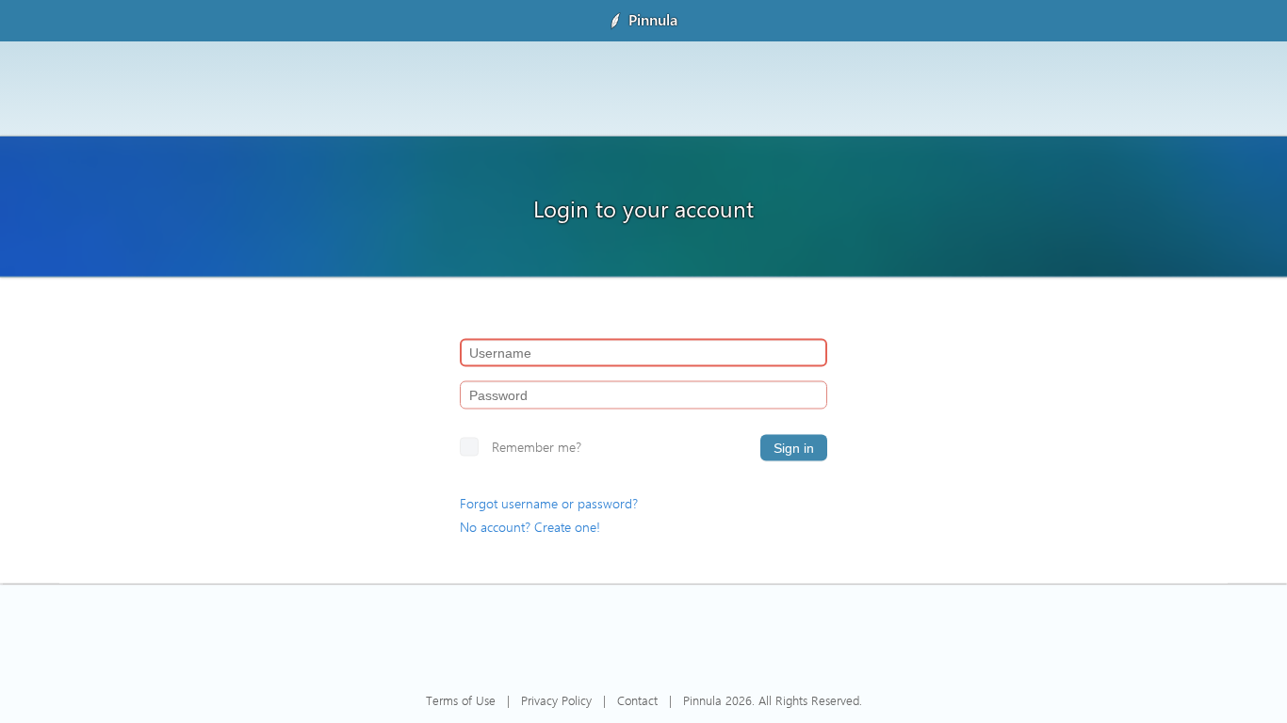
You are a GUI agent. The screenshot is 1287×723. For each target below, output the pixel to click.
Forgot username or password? (549, 503)
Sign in (794, 448)
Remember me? (536, 447)
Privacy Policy (556, 700)
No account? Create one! (530, 527)
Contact (637, 700)
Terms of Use (461, 700)
